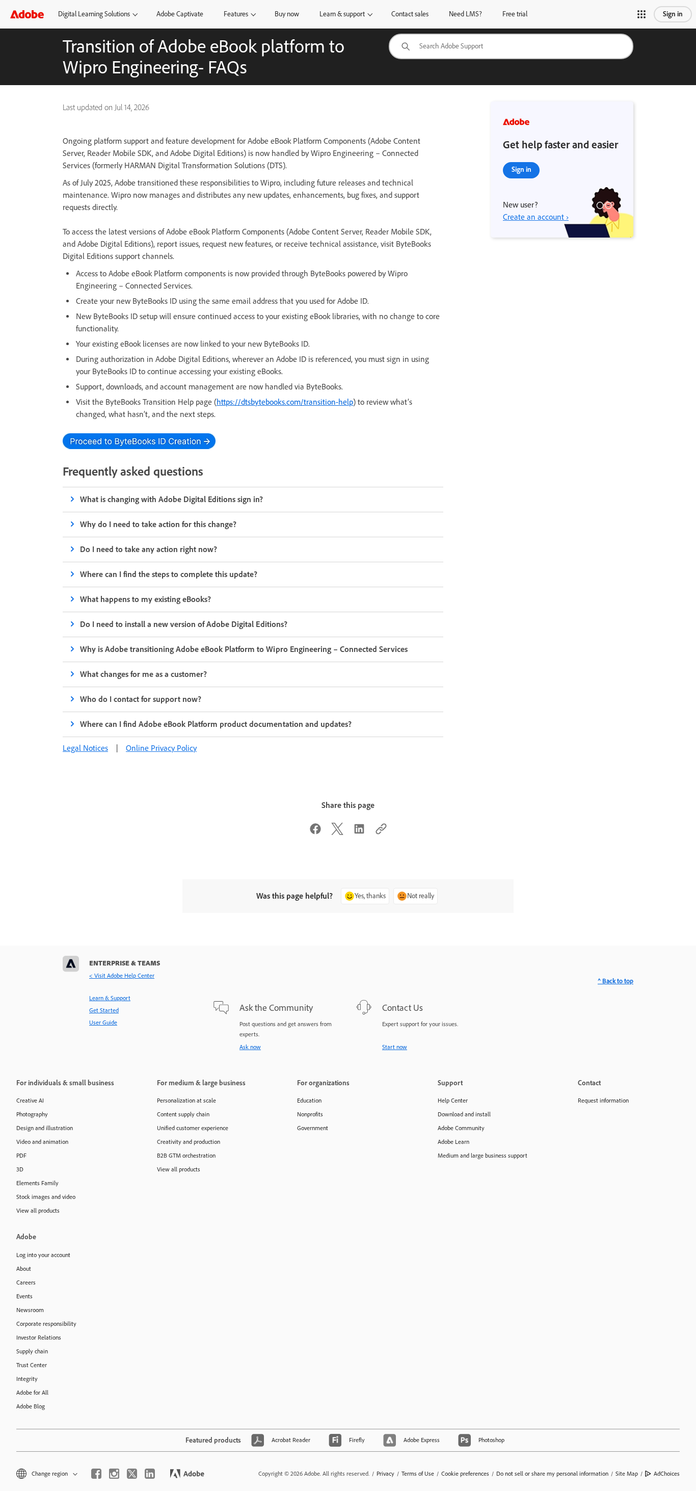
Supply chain (32, 1351)
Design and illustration (44, 1128)
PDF (21, 1155)
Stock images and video (45, 1196)
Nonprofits (310, 1114)
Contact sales (410, 14)
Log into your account (43, 1255)
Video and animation (42, 1141)
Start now (394, 1047)
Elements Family (37, 1183)
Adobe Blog (30, 1406)
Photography (32, 1114)
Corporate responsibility (46, 1323)
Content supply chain (183, 1114)
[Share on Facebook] (315, 832)
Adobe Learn (453, 1141)
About (23, 1268)
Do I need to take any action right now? (148, 549)
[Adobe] (27, 14)
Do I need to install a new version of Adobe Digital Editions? (183, 624)
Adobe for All (32, 1392)
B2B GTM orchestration (186, 1155)
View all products (38, 1210)
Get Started (104, 1010)
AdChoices (667, 1473)
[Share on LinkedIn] (359, 832)
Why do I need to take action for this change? (158, 524)
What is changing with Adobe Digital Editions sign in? (171, 499)
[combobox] (511, 46)
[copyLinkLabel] (381, 832)
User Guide (103, 1022)
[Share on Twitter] (337, 832)
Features (236, 14)
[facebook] (96, 1474)
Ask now (250, 1047)
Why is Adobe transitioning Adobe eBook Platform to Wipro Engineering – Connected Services (244, 649)
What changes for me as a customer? (143, 674)
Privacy (385, 1473)
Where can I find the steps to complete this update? (169, 574)
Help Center (453, 1100)
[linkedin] (150, 1474)
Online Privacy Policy (161, 748)
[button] (641, 14)
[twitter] (132, 1474)
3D (19, 1169)
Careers (26, 1282)
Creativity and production (188, 1141)
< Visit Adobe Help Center (121, 975)
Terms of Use (417, 1473)
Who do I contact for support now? (140, 699)
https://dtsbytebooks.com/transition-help (285, 402)
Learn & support (342, 14)
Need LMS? (465, 14)
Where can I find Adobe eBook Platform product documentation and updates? (216, 724)
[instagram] (114, 1474)
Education (309, 1100)
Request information (603, 1100)
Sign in (673, 14)
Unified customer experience (192, 1128)
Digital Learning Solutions (94, 14)
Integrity (27, 1378)
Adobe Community (461, 1128)
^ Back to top (615, 981)
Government (312, 1128)
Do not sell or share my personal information (552, 1473)
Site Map (626, 1473)
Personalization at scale (186, 1100)
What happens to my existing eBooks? (145, 599)
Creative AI (30, 1100)
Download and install (464, 1114)
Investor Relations (38, 1337)
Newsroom (30, 1310)
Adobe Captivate (179, 14)
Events (24, 1296)
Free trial (514, 14)
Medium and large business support (482, 1155)
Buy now (287, 14)
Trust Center (31, 1365)
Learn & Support (109, 998)
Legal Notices (85, 748)
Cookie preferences (465, 1473)
